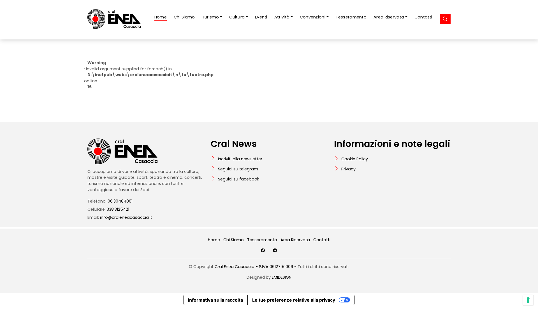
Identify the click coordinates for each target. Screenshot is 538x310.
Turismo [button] (210, 17)
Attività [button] (281, 17)
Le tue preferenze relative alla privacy (293, 300)
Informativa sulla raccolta (215, 300)
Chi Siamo (184, 17)
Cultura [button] (237, 17)
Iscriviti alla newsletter (240, 159)
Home (160, 17)
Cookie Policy (354, 159)
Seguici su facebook (238, 179)
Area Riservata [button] (389, 17)
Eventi (261, 17)
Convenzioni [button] (312, 17)
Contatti (423, 17)
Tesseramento (351, 17)
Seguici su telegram (238, 169)
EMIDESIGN (281, 277)
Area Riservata (295, 240)
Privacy (348, 169)
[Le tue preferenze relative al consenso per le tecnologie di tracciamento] (528, 300)
